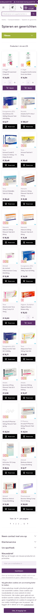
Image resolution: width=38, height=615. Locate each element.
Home (4, 20)
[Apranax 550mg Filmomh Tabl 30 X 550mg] (28, 372)
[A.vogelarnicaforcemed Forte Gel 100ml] (28, 59)
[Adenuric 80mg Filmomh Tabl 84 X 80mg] (28, 217)
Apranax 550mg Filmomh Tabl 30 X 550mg (27, 387)
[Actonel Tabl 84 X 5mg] (28, 140)
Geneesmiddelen (14, 20)
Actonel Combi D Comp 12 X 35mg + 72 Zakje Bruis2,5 (10, 154)
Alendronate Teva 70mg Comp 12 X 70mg (9, 309)
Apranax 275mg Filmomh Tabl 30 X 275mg (9, 387)
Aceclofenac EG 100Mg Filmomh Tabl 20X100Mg (9, 116)
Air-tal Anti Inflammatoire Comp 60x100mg (10, 270)
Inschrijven (19, 571)
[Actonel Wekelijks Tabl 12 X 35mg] (10, 178)
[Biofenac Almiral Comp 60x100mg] (10, 486)
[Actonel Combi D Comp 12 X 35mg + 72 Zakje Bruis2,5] (10, 140)
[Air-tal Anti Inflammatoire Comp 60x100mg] (10, 256)
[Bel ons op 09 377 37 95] (21, 8)
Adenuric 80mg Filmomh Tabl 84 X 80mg (27, 231)
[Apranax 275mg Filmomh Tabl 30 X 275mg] (10, 372)
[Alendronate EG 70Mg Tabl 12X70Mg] (28, 256)
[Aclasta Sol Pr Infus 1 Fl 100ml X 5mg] (28, 101)
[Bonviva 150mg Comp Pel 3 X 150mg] (28, 486)
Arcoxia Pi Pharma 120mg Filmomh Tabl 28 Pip (9, 423)
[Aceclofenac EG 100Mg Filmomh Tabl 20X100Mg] (10, 101)
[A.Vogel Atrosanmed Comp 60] (10, 59)
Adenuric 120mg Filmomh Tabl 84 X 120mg (27, 193)
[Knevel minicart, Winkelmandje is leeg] (26, 8)
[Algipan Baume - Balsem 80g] (28, 294)
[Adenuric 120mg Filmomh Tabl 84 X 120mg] (28, 178)
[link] (10, 524)
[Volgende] (27, 524)
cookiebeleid (28, 604)
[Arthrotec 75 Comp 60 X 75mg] (10, 450)
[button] (19, 35)
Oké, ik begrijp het (19, 610)
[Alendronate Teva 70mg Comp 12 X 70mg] (10, 294)
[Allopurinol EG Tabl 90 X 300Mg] (10, 336)
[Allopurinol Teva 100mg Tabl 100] (28, 336)
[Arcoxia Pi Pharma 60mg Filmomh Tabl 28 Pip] (28, 411)
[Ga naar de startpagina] (12, 7)
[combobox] (16, 14)
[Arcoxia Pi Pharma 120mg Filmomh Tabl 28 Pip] (10, 411)
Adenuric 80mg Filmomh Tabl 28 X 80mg (9, 231)
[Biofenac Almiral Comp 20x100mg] (28, 450)
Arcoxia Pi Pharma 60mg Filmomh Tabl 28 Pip (27, 425)
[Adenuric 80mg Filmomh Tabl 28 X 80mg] (10, 217)
